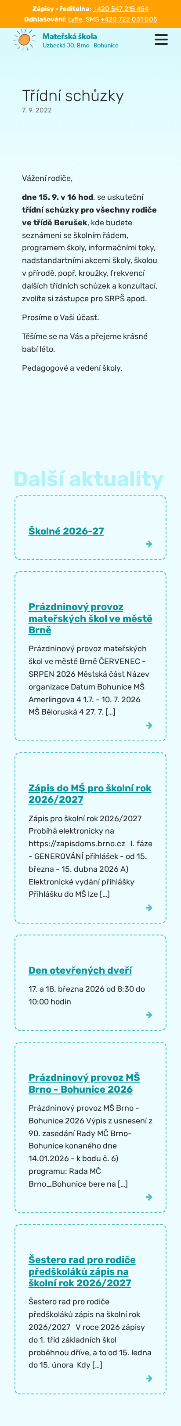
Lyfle (75, 19)
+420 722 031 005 (129, 19)
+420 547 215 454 (120, 9)
